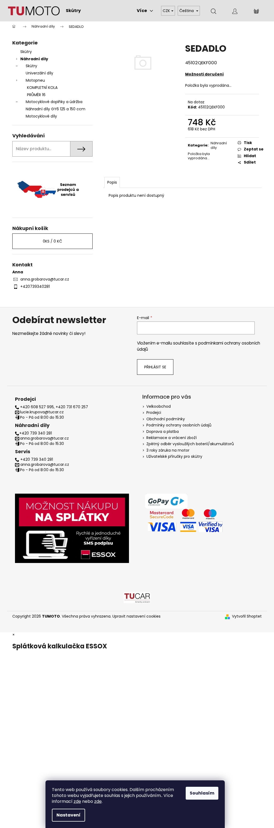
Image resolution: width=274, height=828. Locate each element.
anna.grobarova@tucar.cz (44, 279)
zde (77, 801)
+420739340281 (35, 286)
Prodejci (153, 412)
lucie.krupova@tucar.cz (42, 412)
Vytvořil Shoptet (247, 616)
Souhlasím (202, 793)
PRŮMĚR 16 (36, 94)
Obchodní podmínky (165, 419)
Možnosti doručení (204, 74)
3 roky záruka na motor (167, 450)
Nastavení (68, 815)
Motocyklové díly (41, 116)
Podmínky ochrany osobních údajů (178, 425)
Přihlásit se (155, 367)
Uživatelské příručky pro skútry (174, 456)
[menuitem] (73, 10)
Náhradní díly (34, 59)
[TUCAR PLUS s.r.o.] (137, 597)
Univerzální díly (39, 73)
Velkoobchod (158, 406)
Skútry (26, 51)
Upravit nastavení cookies (136, 616)
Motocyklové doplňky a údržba (54, 101)
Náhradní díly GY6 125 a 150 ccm (55, 109)
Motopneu (35, 80)
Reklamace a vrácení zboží (171, 437)
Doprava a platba (162, 431)
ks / (52, 241)
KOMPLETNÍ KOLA (42, 87)
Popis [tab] (112, 182)
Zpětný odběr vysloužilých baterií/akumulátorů (190, 444)
